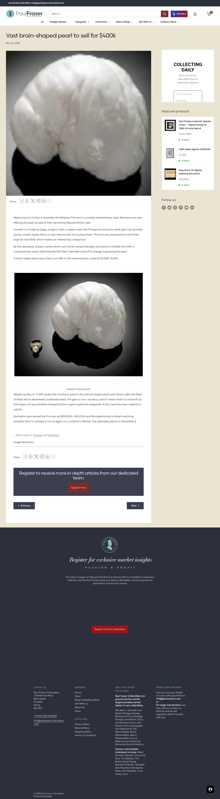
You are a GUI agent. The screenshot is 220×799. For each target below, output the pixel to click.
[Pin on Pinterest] (27, 202)
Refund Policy (82, 728)
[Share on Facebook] (21, 202)
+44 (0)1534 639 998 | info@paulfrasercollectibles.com (35, 3)
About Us (80, 707)
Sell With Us (81, 703)
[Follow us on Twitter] (169, 207)
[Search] (164, 14)
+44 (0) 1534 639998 (45, 716)
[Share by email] (38, 202)
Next (133, 505)
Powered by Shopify (43, 796)
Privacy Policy (82, 724)
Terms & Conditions (85, 735)
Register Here (78, 487)
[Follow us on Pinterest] (181, 207)
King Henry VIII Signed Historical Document (190, 172)
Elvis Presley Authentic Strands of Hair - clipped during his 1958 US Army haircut (195, 125)
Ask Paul (181, 13)
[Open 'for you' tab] (210, 789)
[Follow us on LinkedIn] (192, 207)
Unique (37, 435)
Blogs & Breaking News (87, 700)
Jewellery (53, 435)
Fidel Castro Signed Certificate (194, 149)
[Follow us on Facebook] (164, 207)
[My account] (195, 14)
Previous (25, 505)
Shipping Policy (83, 731)
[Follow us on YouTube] (186, 207)
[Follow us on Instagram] (175, 207)
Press (78, 711)
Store (78, 696)
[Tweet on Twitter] (33, 202)
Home (78, 692)
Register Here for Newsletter (110, 629)
